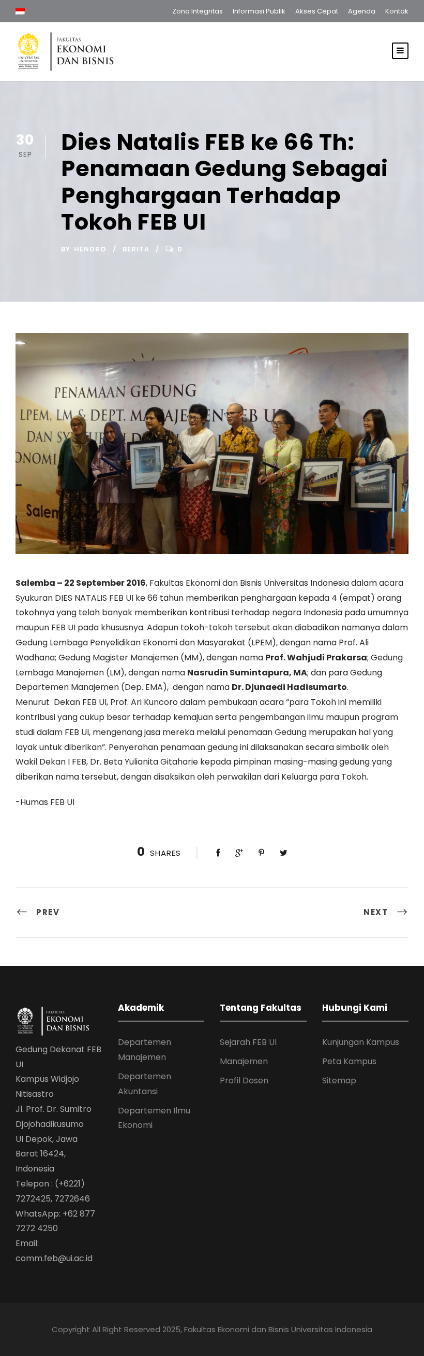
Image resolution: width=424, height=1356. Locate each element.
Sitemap (339, 1080)
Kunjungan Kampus (360, 1042)
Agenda (361, 11)
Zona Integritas (197, 11)
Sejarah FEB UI (248, 1042)
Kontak (396, 11)
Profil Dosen (244, 1080)
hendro (90, 249)
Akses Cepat (316, 11)
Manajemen (244, 1061)
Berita (136, 249)
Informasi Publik (259, 11)
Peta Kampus (349, 1061)
